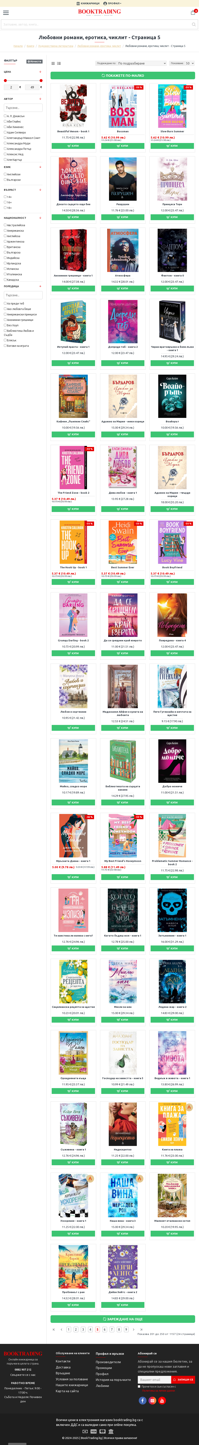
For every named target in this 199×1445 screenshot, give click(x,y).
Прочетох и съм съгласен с (159, 1388)
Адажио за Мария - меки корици (122, 421)
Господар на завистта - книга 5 (122, 1078)
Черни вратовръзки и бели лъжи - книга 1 (172, 348)
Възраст (10, 189)
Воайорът (172, 421)
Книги (30, 46)
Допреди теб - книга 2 (123, 346)
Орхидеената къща (73, 1078)
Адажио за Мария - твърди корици (172, 494)
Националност (15, 217)
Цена (7, 71)
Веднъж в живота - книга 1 (172, 1078)
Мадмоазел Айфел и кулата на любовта (123, 713)
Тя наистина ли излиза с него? (73, 935)
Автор (8, 98)
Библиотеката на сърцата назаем (123, 788)
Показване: (177, 63)
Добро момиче (172, 786)
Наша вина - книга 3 (123, 1220)
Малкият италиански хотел (172, 1220)
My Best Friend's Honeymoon (122, 861)
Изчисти (35, 61)
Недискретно (123, 1149)
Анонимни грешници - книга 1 (73, 275)
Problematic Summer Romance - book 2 (172, 863)
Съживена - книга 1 (73, 1149)
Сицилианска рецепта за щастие (73, 1006)
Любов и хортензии (73, 711)
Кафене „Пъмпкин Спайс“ (73, 421)
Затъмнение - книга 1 (172, 935)
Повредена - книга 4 (172, 640)
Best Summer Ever (122, 567)
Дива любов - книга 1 (123, 492)
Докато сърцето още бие (73, 204)
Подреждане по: (106, 63)
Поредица (11, 286)
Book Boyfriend (172, 567)
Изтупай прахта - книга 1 (73, 346)
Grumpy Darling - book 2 (73, 640)
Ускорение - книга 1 (73, 1220)
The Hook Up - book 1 (73, 567)
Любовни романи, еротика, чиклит (99, 46)
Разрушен (122, 204)
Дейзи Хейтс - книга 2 (122, 1292)
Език (7, 167)
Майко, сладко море (73, 786)
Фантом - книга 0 (172, 275)
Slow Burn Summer (172, 131)
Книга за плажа (172, 1149)
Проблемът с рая (73, 1292)
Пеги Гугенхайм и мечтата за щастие (172, 713)
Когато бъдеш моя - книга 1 (122, 935)
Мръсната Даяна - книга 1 (73, 861)
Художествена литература (55, 46)
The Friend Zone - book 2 (73, 492)
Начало (18, 46)
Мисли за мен (123, 1006)
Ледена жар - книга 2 (172, 1006)
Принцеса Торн (172, 204)
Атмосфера (122, 275)
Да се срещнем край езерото (123, 640)
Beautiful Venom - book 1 (73, 131)
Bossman (123, 131)
